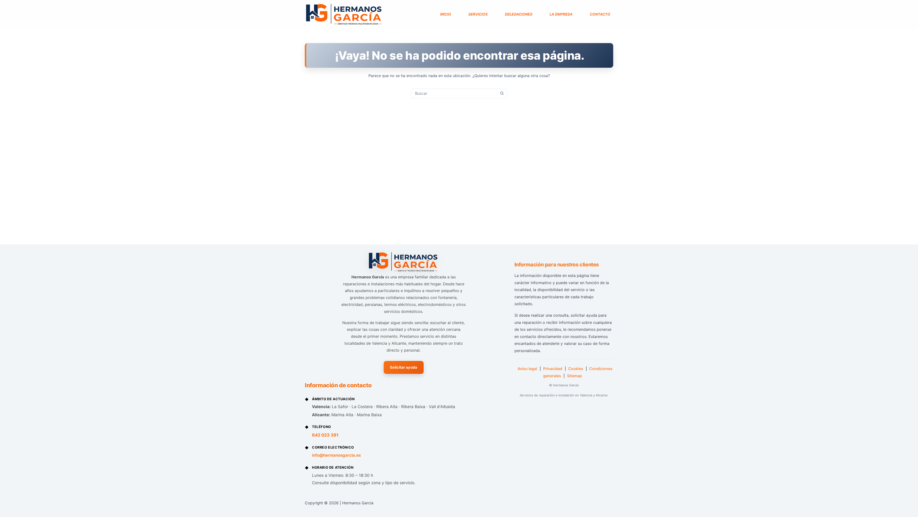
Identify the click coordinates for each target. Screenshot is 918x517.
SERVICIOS (478, 14)
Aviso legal (527, 368)
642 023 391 (325, 435)
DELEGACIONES (518, 14)
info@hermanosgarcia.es (336, 455)
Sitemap (574, 375)
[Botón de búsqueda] (502, 93)
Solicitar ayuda (403, 367)
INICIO (445, 14)
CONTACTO (600, 14)
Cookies (575, 368)
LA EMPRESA (561, 14)
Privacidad (552, 368)
